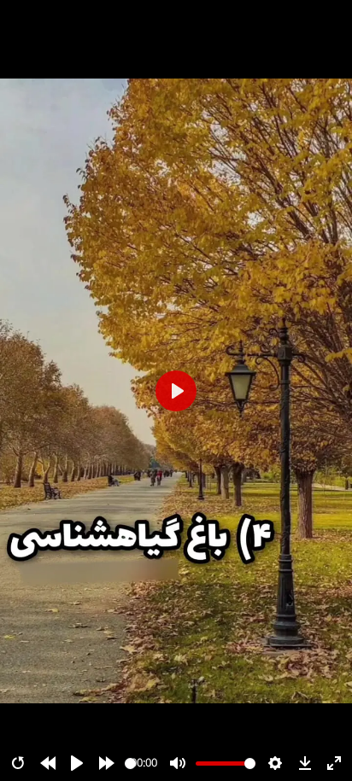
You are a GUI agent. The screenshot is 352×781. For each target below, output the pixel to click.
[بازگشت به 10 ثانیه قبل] (48, 763)
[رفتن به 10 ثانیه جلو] (106, 763)
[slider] (130, 763)
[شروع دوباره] (18, 763)
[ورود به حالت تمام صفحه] (334, 763)
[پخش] (77, 763)
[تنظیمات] (275, 763)
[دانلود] (305, 763)
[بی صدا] (177, 763)
